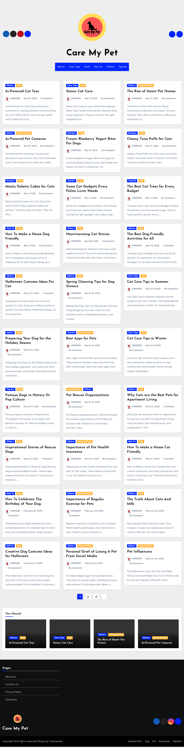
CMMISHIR (15, 98)
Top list (123, 67)
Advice (61, 67)
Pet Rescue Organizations (87, 395)
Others (110, 67)
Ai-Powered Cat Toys (22, 91)
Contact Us (12, 684)
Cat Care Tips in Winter (147, 338)
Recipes (71, 133)
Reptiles (177, 741)
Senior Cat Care (79, 91)
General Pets (146, 85)
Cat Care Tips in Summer (147, 282)
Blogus (41, 741)
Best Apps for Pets (81, 338)
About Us (11, 676)
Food (87, 67)
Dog (81, 133)
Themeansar (55, 741)
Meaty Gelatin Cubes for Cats (29, 186)
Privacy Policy (13, 692)
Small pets (164, 741)
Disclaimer (11, 699)
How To (98, 67)
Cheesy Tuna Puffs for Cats (149, 139)
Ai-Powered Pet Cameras (25, 139)
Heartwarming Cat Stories (87, 234)
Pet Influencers (139, 551)
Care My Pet (92, 53)
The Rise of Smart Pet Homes (151, 91)
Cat (19, 85)
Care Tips (74, 67)
